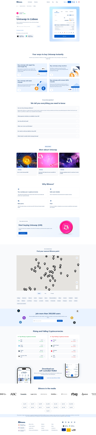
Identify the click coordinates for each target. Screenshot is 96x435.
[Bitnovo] (19, 2)
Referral (42, 424)
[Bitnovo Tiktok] (72, 422)
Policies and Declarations (33, 430)
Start (39, 26)
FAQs (52, 424)
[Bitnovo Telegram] (75, 422)
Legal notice (31, 428)
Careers (42, 428)
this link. (68, 416)
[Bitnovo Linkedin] (69, 422)
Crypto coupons (32, 426)
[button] (48, 108)
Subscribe (60, 320)
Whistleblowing (54, 430)
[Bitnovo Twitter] (66, 422)
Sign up (65, 1)
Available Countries (44, 430)
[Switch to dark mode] (77, 2)
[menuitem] (30, 2)
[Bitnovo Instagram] (63, 422)
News (52, 426)
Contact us (53, 428)
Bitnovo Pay (31, 424)
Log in (69, 1)
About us (42, 426)
